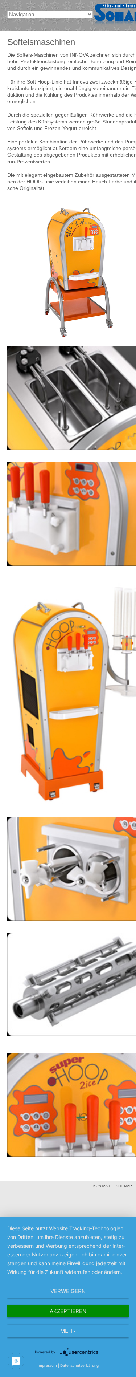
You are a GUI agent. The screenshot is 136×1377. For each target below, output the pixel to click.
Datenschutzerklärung (79, 1365)
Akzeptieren (68, 1311)
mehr (68, 1330)
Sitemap (124, 1186)
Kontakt (101, 1186)
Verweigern (68, 1291)
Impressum (47, 1365)
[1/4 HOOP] (80, 342)
